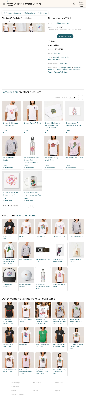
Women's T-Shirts (61, 72)
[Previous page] (78, 97)
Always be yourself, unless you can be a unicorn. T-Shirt (9, 261)
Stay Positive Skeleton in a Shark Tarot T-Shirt (42, 371)
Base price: (52, 27)
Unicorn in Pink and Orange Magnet (10, 193)
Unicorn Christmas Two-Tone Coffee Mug (32, 193)
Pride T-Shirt (23, 345)
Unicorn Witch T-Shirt (32, 123)
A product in (52, 23)
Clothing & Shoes (64, 67)
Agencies (58, 391)
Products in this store (13, 13)
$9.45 (46, 131)
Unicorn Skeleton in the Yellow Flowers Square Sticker (52, 125)
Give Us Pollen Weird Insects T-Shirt (9, 371)
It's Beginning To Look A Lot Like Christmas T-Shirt (8, 321)
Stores (35, 391)
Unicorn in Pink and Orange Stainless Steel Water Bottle (31, 160)
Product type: (53, 64)
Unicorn (57, 53)
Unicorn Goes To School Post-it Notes (73, 124)
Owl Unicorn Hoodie (25, 259)
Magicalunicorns (63, 23)
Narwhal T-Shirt (24, 236)
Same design (10, 91)
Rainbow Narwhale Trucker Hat (8, 286)
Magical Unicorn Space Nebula (58, 260)
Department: (53, 68)
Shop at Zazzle (66, 36)
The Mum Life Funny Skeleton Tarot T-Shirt (76, 346)
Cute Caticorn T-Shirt (59, 236)
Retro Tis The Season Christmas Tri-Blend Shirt (42, 321)
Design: (51, 53)
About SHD (59, 383)
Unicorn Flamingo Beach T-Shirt (52, 159)
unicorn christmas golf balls (25, 286)
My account (37, 383)
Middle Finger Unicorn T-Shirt (7, 237)
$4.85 (4, 198)
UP (74, 5)
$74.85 (5, 166)
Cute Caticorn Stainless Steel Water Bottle (43, 286)
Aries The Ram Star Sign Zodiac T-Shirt (59, 345)
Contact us (15, 387)
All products (30, 13)
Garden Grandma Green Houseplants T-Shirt (76, 321)
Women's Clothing (63, 70)
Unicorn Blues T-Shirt (74, 158)
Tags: (50, 57)
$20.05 (26, 198)
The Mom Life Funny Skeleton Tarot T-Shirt (59, 371)
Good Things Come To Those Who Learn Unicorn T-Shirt (59, 321)
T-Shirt (61, 63)
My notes (43, 13)
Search (13, 391)
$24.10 (5, 131)
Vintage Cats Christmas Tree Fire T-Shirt (25, 371)
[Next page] (82, 97)
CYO (66, 64)
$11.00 (68, 131)
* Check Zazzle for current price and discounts (65, 30)
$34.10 (26, 166)
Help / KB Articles (17, 395)
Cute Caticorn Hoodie (76, 236)
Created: (51, 49)
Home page (15, 383)
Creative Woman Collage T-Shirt (8, 345)
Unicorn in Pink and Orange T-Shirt (10, 124)
